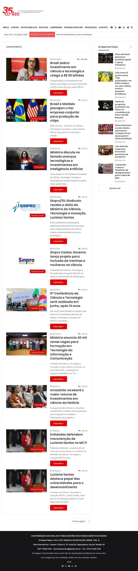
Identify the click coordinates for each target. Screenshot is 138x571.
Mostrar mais (115, 188)
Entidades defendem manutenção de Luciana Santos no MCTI (68, 439)
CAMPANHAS (56, 27)
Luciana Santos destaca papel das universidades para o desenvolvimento (66, 481)
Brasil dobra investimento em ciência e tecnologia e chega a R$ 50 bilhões (67, 69)
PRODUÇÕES (91, 27)
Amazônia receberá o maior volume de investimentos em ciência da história (67, 396)
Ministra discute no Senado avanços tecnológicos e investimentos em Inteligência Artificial (66, 160)
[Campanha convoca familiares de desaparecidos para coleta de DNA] (105, 169)
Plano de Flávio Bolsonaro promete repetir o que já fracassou (123, 59)
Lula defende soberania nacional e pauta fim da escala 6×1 (121, 151)
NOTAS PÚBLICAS (29, 27)
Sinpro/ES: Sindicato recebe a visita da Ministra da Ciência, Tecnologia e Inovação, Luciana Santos (68, 209)
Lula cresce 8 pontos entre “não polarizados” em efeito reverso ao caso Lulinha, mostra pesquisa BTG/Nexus (123, 83)
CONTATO (103, 27)
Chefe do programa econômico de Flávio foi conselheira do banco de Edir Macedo (122, 109)
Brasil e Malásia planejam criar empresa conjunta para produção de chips (64, 112)
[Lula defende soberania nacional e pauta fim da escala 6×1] (105, 150)
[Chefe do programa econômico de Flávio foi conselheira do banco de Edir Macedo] (105, 105)
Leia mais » (59, 93)
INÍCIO (6, 27)
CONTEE (15, 27)
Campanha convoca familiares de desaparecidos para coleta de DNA (122, 171)
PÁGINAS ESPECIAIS (73, 27)
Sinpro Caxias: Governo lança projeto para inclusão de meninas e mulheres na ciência (68, 258)
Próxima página (79, 521)
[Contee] (23, 11)
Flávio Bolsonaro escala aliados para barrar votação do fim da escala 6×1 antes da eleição (123, 132)
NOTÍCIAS (43, 27)
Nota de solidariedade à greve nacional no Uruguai (77, 34)
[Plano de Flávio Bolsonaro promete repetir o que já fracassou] (105, 58)
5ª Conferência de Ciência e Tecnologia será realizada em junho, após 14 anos (66, 300)
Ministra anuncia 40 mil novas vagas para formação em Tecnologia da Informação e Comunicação (68, 348)
